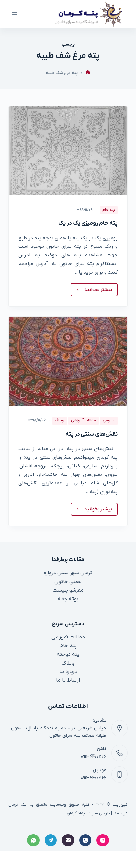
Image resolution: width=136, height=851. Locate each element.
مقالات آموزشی (83, 420)
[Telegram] (51, 840)
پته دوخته (68, 654)
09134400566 (93, 757)
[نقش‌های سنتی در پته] (68, 361)
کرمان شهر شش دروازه (68, 573)
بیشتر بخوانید (96, 291)
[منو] (14, 14)
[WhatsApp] (33, 840)
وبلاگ (59, 420)
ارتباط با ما (68, 680)
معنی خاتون (68, 581)
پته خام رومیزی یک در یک (88, 223)
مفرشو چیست (68, 590)
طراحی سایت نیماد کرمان (88, 813)
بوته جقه (68, 599)
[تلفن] (85, 840)
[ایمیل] (68, 840)
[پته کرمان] (87, 72)
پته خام (108, 210)
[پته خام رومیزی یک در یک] (68, 150)
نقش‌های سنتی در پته (91, 434)
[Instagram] (102, 840)
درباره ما (68, 672)
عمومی (109, 420)
